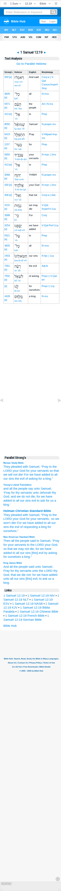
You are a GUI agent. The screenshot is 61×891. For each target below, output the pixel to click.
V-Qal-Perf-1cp (50, 225)
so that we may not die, (19, 549)
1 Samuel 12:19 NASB (27, 603)
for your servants (14, 544)
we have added (39, 474)
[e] (10, 77)
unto (36, 488)
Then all (8, 540)
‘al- (16, 240)
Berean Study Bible (13, 463)
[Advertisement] (31, 380)
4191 (7, 205)
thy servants (23, 492)
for (28, 470)
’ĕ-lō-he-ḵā (20, 189)
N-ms (45, 296)
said (33, 540)
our (53, 523)
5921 (7, 235)
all (55, 474)
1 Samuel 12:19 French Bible (25, 615)
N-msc (45, 93)
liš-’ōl (17, 280)
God (22, 518)
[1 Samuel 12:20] (57, 408)
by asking (50, 553)
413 (6, 114)
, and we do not (19, 496)
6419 (7, 134)
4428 (7, 296)
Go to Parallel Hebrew (31, 63)
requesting (31, 527)
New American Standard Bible (19, 537)
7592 (7, 276)
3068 (7, 174)
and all (7, 488)
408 (6, 195)
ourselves (9, 531)
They (6, 466)
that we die (18, 575)
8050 (7, 124)
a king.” (48, 478)
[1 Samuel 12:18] (4, 408)
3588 (7, 215)
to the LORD (35, 544)
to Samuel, (44, 540)
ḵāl (16, 98)
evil (33, 500)
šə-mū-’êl (19, 128)
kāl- (16, 250)
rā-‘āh (17, 270)
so (52, 518)
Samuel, (34, 466)
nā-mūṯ (18, 209)
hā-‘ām (18, 108)
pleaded (16, 466)
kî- (15, 219)
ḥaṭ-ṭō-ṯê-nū (20, 260)
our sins (8, 478)
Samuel (45, 488)
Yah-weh (19, 179)
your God (19, 470)
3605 (7, 93)
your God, (51, 544)
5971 (7, 103)
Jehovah (45, 492)
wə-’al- (18, 199)
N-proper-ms (49, 124)
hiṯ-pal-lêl (19, 139)
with (25, 466)
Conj (44, 215)
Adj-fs (45, 265)
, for (37, 496)
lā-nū (17, 290)
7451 (7, 265)
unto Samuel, (44, 566)
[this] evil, (32, 578)
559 (6, 77)
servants (43, 518)
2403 (7, 255)
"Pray (55, 540)
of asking (31, 478)
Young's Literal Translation (17, 485)
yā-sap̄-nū (19, 230)
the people (19, 488)
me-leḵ (18, 300)
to (50, 466)
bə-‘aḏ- (18, 149)
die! (20, 474)
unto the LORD (42, 570)
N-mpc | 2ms (49, 154)
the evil (20, 478)
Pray (6, 570)
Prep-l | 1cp (48, 286)
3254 (7, 225)
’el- (16, 118)
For (26, 474)
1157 (7, 144)
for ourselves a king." (17, 556)
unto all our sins (14, 578)
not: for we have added (41, 575)
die (32, 496)
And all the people (15, 566)
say (30, 488)
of (21, 527)
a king (43, 527)
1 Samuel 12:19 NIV (41, 595)
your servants (39, 470)
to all (16, 553)
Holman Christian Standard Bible (27, 511)
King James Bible (12, 563)
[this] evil (37, 553)
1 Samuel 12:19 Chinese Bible (37, 611)
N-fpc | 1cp (48, 255)
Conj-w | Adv (49, 195)
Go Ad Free (6, 884)
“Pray (44, 466)
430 (6, 184)
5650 (7, 154)
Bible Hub (10, 625)
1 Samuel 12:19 (14, 595)
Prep (44, 114)
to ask (40, 500)
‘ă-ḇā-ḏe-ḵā (20, 159)
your (16, 518)
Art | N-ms (47, 103)
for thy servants (21, 570)
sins (6, 527)
